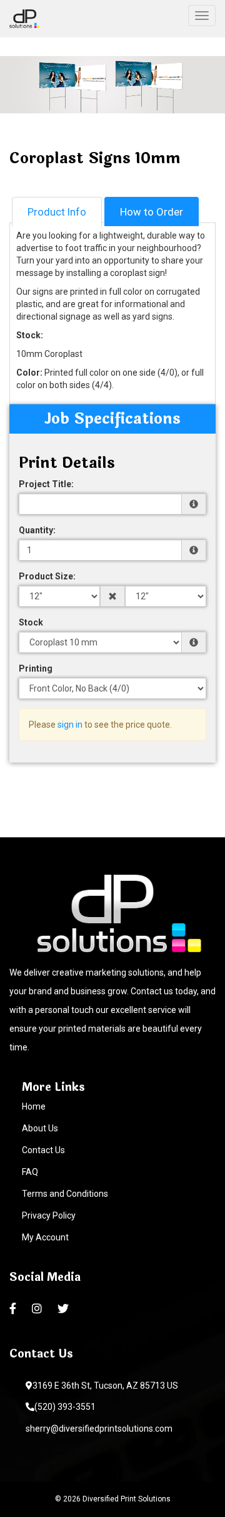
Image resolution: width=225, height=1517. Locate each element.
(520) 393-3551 (65, 1407)
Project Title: (46, 484)
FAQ (30, 1172)
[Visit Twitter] (65, 1309)
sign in (70, 725)
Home (34, 1106)
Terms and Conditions (65, 1194)
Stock (31, 622)
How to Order (151, 212)
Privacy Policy (49, 1215)
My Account (45, 1237)
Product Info (57, 212)
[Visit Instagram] (38, 1309)
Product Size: (47, 576)
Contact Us (43, 1150)
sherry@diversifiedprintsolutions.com (99, 1429)
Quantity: (37, 530)
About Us (40, 1128)
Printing (35, 668)
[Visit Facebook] (14, 1309)
